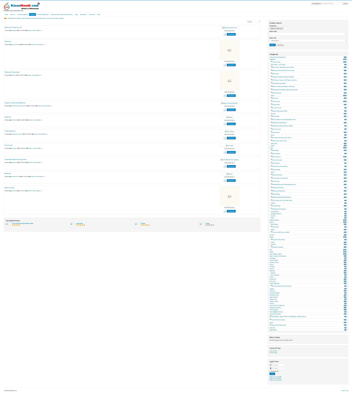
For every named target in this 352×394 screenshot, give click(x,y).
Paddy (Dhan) (312, 325)
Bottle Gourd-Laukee (315, 70)
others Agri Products (308, 314)
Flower (308, 277)
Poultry (308, 264)
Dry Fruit (308, 235)
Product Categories (23, 14)
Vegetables (308, 59)
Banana (311, 157)
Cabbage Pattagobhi (314, 77)
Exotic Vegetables (308, 283)
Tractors (308, 303)
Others (308, 95)
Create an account (275, 377)
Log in (272, 374)
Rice (308, 250)
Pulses (308, 237)
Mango (311, 194)
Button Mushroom (314, 286)
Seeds (308, 252)
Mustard (308, 273)
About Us (12, 14)
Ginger (208, 223)
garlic (311, 73)
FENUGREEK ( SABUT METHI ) (317, 316)
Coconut (308, 216)
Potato (311, 104)
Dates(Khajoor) (308, 211)
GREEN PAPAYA (314, 197)
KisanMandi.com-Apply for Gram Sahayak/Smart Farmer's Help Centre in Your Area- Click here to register (36, 18)
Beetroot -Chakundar (33, 30)
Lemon (311, 132)
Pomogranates (313, 178)
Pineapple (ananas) (308, 214)
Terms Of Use (273, 351)
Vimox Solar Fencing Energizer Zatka (22, 223)
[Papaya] (137, 225)
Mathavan (13, 162)
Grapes (311, 169)
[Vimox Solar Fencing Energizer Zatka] (8, 225)
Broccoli (311, 93)
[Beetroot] (229, 50)
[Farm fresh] (229, 145)
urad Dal (308, 244)
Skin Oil (308, 268)
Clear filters (280, 45)
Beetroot (8, 41)
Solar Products (308, 297)
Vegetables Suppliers (308, 307)
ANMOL (13, 75)
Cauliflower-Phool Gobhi (315, 89)
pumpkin (308, 113)
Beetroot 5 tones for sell (13, 27)
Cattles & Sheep (308, 262)
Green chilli (308, 143)
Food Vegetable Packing (308, 312)
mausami (311, 175)
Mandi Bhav (83, 14)
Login (76, 14)
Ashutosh (13, 190)
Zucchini (311, 108)
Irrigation (308, 289)
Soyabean (312, 247)
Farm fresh (9, 145)
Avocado (311, 160)
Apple (311, 150)
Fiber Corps (308, 281)
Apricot (311, 153)
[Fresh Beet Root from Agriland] (229, 159)
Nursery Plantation (308, 293)
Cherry (311, 163)
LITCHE (308, 203)
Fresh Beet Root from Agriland (15, 159)
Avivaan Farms (14, 44)
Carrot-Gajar (312, 83)
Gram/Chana (312, 320)
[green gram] (73, 225)
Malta (308, 218)
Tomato (311, 62)
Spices (308, 222)
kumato (311, 129)
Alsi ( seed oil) (308, 275)
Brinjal (311, 116)
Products (32, 14)
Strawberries (312, 209)
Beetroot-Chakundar (12, 72)
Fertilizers (308, 291)
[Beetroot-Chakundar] (229, 80)
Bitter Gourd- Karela (314, 67)
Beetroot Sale (9, 188)
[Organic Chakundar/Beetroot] (229, 103)
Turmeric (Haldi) (313, 232)
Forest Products (308, 260)
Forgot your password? (276, 380)
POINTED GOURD (314, 126)
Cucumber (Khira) (314, 137)
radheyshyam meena (16, 134)
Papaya (143, 223)
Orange (311, 206)
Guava (311, 181)
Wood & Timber (308, 301)
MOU (98, 14)
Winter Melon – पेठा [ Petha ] (308, 64)
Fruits (308, 148)
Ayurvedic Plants (308, 295)
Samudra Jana (14, 176)
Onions (311, 101)
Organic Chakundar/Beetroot (15, 103)
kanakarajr (13, 148)
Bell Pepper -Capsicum (315, 80)
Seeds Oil (308, 271)
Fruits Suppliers (308, 310)
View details (231, 34)
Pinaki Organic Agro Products (18, 106)
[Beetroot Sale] (229, 196)
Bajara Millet (308, 330)
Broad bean (312, 239)
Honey (308, 322)
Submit (345, 3)
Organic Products (308, 220)
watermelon (312, 191)
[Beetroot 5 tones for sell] (229, 27)
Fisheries (308, 266)
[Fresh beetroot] (229, 131)
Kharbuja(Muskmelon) (315, 119)
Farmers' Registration (43, 14)
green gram (80, 223)
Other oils (308, 328)
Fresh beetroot (10, 131)
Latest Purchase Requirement (308, 57)
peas (310, 98)
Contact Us (92, 14)
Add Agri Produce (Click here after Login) (62, 14)
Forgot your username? (276, 378)
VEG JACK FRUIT (314, 200)
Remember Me (275, 371)
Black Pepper (308, 224)
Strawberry (312, 187)
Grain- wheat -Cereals (308, 254)
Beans (308, 135)
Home (6, 14)
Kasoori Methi (313, 111)
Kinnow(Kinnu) (313, 166)
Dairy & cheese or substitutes (308, 256)
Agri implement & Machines (308, 305)
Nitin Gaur (13, 120)
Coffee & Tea (308, 299)
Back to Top (345, 390)
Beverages (308, 258)
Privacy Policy (273, 352)
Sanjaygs (13, 30)
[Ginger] (202, 225)
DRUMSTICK (313, 123)
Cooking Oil (308, 279)
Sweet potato (313, 141)
